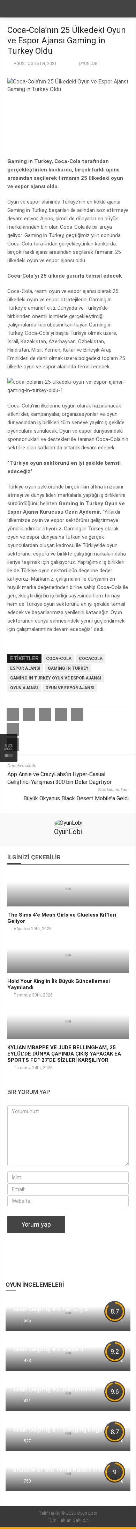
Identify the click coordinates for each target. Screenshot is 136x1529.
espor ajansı (25, 668)
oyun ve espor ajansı (70, 687)
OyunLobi (89, 63)
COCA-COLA (58, 658)
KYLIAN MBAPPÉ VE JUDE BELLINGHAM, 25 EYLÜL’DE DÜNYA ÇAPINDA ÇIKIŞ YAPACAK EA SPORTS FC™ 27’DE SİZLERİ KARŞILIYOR (64, 1053)
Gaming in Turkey (68, 668)
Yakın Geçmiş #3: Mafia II (48, 1349)
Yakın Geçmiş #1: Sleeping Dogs (58, 1429)
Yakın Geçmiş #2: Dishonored (54, 1389)
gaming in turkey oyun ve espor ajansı (55, 678)
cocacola (91, 658)
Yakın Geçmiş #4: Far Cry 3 (50, 1309)
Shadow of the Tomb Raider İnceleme (66, 1469)
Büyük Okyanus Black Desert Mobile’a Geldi (76, 798)
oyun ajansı (24, 687)
